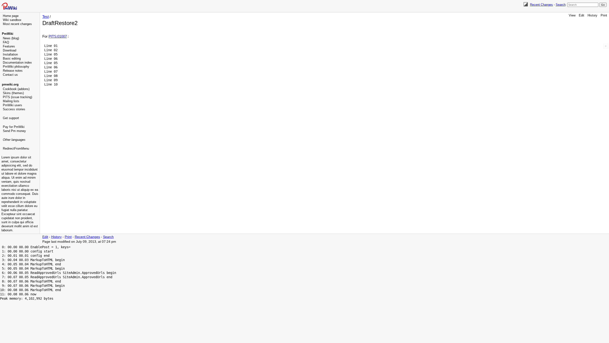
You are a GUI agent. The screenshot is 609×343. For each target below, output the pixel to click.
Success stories (14, 109)
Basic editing (12, 58)
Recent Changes (541, 4)
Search (560, 4)
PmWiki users (12, 105)
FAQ (6, 42)
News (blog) (11, 38)
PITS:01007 (58, 36)
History (592, 15)
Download (9, 50)
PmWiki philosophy (16, 66)
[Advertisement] (20, 175)
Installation (10, 54)
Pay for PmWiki (14, 127)
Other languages (14, 139)
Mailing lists (11, 101)
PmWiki (7, 33)
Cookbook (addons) (16, 89)
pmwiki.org (10, 84)
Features (9, 46)
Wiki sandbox (12, 20)
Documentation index (17, 62)
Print (604, 15)
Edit (581, 15)
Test (45, 17)
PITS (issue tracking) (17, 97)
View (572, 15)
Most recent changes (17, 24)
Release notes (13, 70)
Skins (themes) (13, 93)
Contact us (10, 74)
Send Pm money (14, 131)
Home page (11, 16)
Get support (11, 118)
